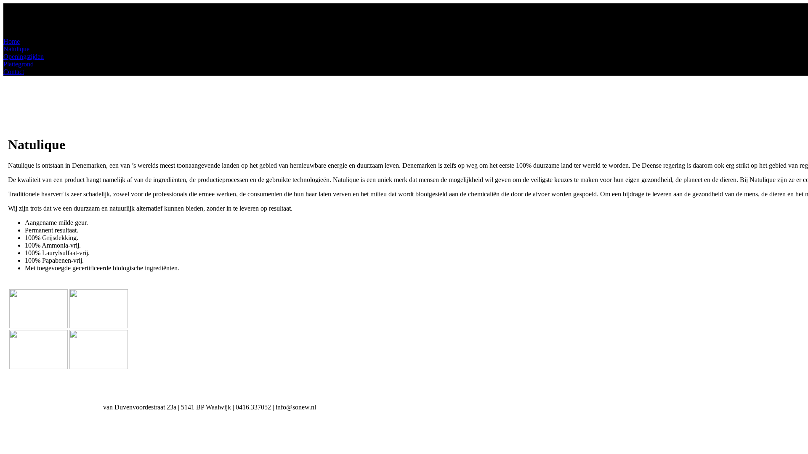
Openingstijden (23, 56)
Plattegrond (18, 64)
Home (11, 41)
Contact (13, 71)
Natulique (16, 49)
